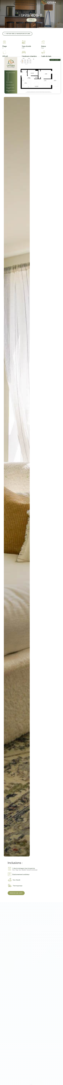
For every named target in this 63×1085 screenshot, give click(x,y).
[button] (6, 476)
